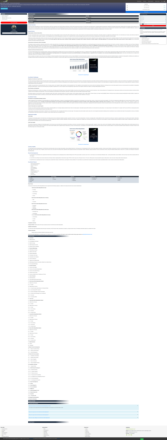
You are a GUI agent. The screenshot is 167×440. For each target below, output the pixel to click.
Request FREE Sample (14, 22)
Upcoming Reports (4, 432)
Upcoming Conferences (5, 436)
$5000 (164, 7)
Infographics (45, 431)
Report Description (5, 15)
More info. (58, 438)
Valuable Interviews (46, 435)
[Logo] (4, 1)
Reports (3, 431)
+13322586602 (132, 433)
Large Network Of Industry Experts (146, 41)
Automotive (3, 3)
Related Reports (4, 19)
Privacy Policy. (31, 438)
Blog (2, 435)
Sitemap (45, 436)
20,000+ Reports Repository (146, 38)
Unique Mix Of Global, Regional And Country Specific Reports (150, 43)
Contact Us (87, 431)
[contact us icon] (161, 1)
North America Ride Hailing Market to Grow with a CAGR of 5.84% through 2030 (151, 29)
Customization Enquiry (4, 8)
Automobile (7, 3)
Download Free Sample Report (83, 74)
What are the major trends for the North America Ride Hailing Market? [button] (38, 414)
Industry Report (139, 1)
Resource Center (157, 1)
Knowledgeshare (46, 430)
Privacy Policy (87, 435)
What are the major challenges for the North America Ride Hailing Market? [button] (39, 417)
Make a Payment (87, 436)
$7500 (164, 9)
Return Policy (87, 432)
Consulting (144, 1)
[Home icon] (164, 1)
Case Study (45, 432)
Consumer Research (150, 1)
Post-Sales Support (144, 37)
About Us (86, 430)
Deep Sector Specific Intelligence (146, 42)
